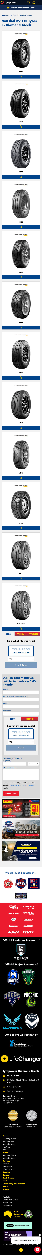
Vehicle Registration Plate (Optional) (12, 759)
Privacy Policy (14, 785)
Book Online (8, 1178)
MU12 (21, 573)
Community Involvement (14, 1183)
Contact (6, 1175)
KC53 (21, 222)
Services (6, 1161)
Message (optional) (10, 768)
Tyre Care (6, 1147)
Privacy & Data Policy (15, 1245)
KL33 (21, 322)
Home (6, 15)
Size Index (6, 1197)
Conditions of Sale (28, 1245)
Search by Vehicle (9, 1139)
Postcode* (7, 711)
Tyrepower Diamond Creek (22, 7)
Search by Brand (9, 1144)
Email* (5, 703)
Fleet (5, 1181)
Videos (6, 1189)
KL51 (21, 373)
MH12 (21, 423)
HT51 (21, 172)
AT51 (21, 71)
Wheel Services (8, 1169)
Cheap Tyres (7, 1205)
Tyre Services (7, 1166)
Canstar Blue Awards (10, 1200)
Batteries (6, 1164)
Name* (6, 689)
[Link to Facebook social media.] (21, 1250)
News (5, 1186)
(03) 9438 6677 (14, 1087)
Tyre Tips (6, 1150)
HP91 (21, 122)
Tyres (5, 1136)
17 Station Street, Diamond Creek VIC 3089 (23, 1081)
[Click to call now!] (28, 2)
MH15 (21, 473)
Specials (6, 1172)
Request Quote (10, 793)
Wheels (6, 1152)
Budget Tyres (7, 1202)
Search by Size (8, 1141)
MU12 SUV (21, 624)
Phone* (15, 696)
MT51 (21, 523)
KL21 (21, 272)
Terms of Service (28, 785)
